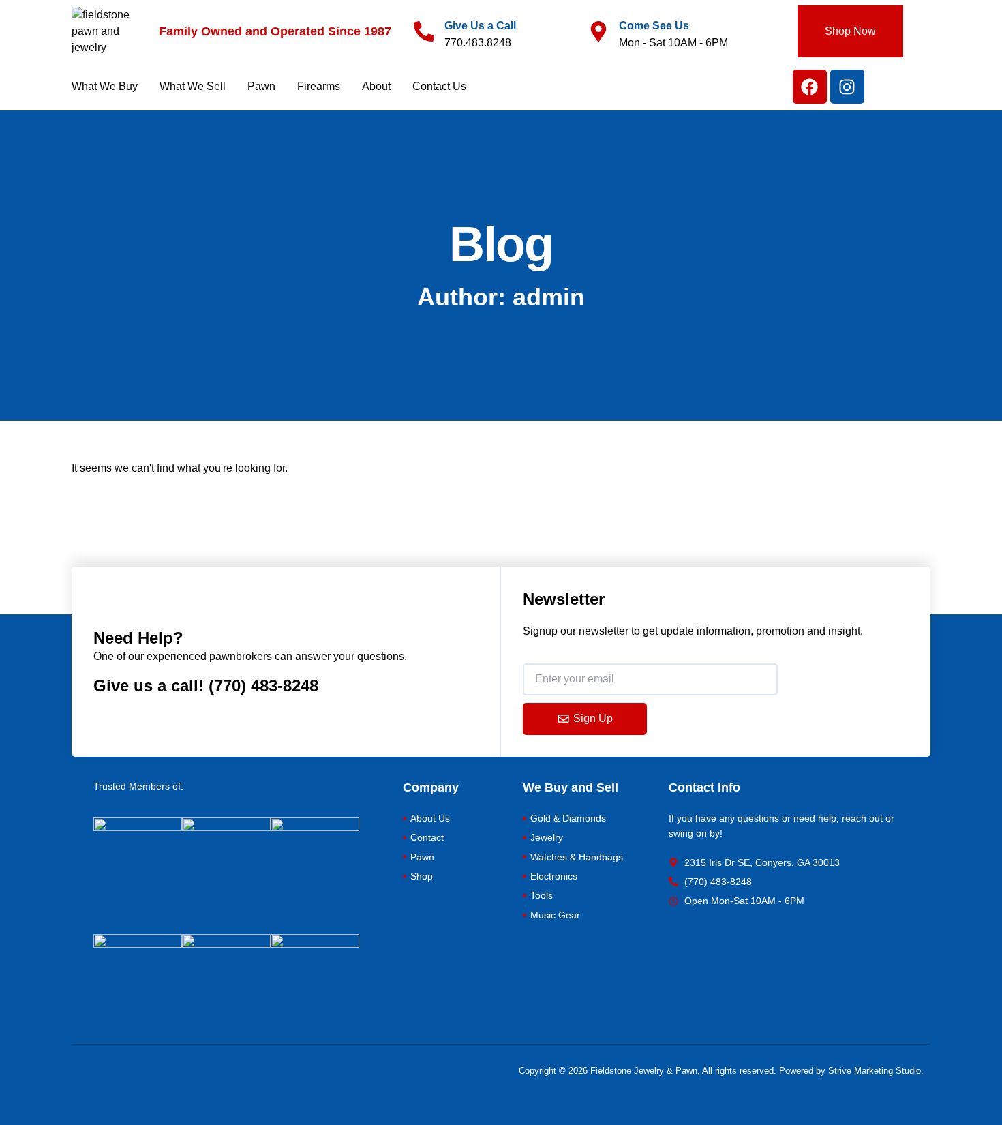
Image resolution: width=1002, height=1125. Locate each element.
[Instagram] (847, 87)
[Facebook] (810, 87)
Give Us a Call (480, 25)
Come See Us (654, 25)
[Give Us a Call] (424, 31)
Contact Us (439, 86)
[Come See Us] (598, 31)
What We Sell (193, 86)
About (376, 86)
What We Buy (105, 86)
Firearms (318, 86)
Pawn (261, 86)
